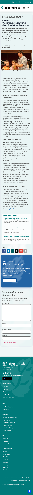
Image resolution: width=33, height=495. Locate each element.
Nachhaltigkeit (7, 430)
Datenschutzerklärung (24, 480)
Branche (5, 470)
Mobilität (5, 457)
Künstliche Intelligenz (9, 428)
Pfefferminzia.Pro (8, 407)
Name (4, 323)
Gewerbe (5, 459)
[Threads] (10, 373)
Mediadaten (6, 392)
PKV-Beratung (7, 420)
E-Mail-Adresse (7, 329)
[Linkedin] (5, 373)
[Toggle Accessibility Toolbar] (29, 491)
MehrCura (6, 409)
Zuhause (5, 467)
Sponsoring (6, 441)
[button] (23, 7)
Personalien (7, 47)
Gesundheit (6, 454)
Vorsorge (5, 465)
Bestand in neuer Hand (9, 423)
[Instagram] (8, 373)
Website (4, 335)
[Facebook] (3, 373)
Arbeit (5, 452)
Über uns (5, 386)
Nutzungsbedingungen (24, 477)
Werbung (5, 438)
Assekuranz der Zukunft (10, 417)
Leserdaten (6, 394)
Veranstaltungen (8, 444)
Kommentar (6, 303)
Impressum (14, 480)
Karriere (5, 389)
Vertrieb (5, 462)
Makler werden (7, 425)
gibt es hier (12, 209)
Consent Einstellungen (11, 477)
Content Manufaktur (9, 397)
